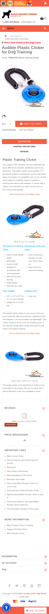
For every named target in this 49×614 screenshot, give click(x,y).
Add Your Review (26, 130)
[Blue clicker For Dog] (24, 217)
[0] (42, 20)
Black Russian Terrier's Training (20, 525)
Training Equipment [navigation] (16, 36)
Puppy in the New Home (17, 529)
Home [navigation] (5, 36)
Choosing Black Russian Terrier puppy (22, 509)
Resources (11, 467)
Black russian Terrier (15, 456)
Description (24, 141)
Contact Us (29, 22)
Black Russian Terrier (15, 533)
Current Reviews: (9, 130)
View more (11, 424)
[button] (44, 28)
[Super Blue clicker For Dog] (24, 357)
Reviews (24, 151)
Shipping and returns (24, 146)
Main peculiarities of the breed (19, 475)
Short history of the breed (17, 471)
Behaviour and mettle (16, 479)
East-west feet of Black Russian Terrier (23, 490)
